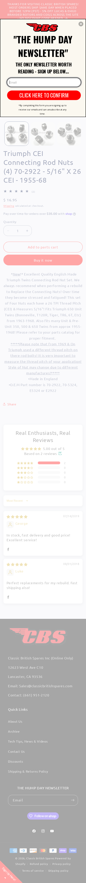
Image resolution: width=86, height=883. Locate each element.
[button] (81, 23)
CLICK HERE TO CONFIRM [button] (44, 95)
